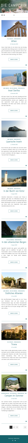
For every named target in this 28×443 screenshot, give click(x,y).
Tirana (14, 344)
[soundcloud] (15, 440)
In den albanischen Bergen (14, 242)
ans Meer (6, 88)
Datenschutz (16, 438)
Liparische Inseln (14, 141)
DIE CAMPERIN (14, 5)
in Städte (10, 38)
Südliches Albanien (14, 293)
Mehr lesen (14, 59)
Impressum (10, 438)
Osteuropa (13, 393)
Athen (14, 41)
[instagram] (12, 440)
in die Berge (13, 88)
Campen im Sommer (14, 395)
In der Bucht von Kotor (14, 190)
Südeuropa (17, 38)
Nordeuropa (5, 393)
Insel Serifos (14, 90)
